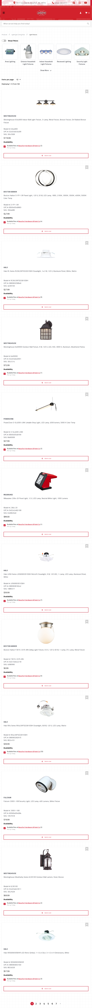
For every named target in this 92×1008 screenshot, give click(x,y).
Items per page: (8, 79)
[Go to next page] (60, 1004)
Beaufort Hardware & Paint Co (29, 145)
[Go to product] (46, 102)
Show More (44, 70)
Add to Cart (48, 155)
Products (4, 35)
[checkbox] (4, 41)
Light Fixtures (33, 35)
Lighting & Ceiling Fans (18, 35)
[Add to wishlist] (86, 92)
